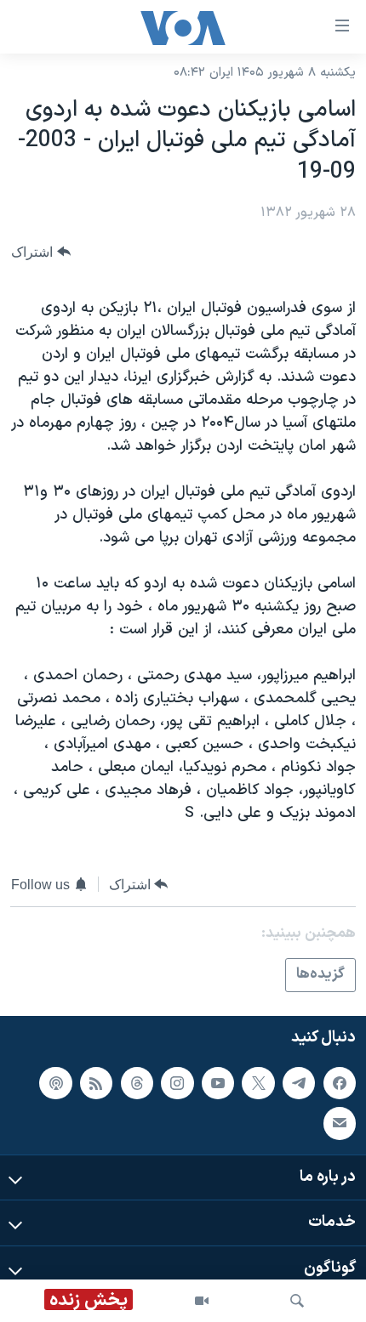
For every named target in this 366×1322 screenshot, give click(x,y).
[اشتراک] (339, 1123)
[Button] (41, 252)
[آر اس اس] (96, 1082)
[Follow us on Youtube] (218, 1082)
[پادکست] (55, 1082)
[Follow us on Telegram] (299, 1082)
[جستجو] (297, 1300)
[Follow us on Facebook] (339, 1082)
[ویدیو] (201, 1300)
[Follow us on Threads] (137, 1082)
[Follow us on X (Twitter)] (258, 1082)
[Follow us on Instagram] (177, 1082)
